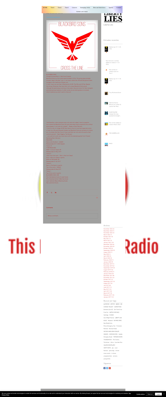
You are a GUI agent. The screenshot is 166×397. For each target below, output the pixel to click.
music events (107, 353)
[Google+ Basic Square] (110, 368)
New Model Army (108, 323)
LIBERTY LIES (118, 318)
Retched (106, 328)
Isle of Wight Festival (109, 318)
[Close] (164, 394)
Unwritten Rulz (118, 342)
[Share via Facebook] (47, 192)
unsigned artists (108, 356)
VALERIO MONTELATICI (109, 345)
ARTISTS (112, 304)
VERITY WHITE (107, 348)
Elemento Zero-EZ (108, 309)
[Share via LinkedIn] (55, 192)
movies (117, 350)
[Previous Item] (106, 17)
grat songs (111, 350)
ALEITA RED (106, 304)
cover (116, 348)
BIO (121, 304)
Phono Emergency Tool (109, 326)
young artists (107, 359)
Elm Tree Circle (118, 309)
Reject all (150, 394)
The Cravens (116, 339)
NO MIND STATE (118, 320)
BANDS (117, 304)
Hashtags (106, 315)
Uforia (112, 342)
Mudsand (110, 320)
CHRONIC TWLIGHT (108, 307)
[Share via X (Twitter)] (51, 192)
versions (115, 356)
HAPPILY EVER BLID (114, 312)
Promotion (119, 326)
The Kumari (106, 342)
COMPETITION (117, 307)
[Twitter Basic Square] (107, 368)
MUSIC (105, 320)
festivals (106, 350)
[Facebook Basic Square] (105, 368)
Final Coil (106, 312)
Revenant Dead (113, 328)
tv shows (113, 353)
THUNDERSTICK (108, 339)
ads (113, 348)
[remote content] (72, 107)
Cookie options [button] (141, 394)
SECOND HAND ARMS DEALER (111, 331)
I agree (158, 394)
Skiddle (120, 334)
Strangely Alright (108, 337)
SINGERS (106, 334)
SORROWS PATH (113, 334)
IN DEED (111, 315)
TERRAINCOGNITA (117, 337)
